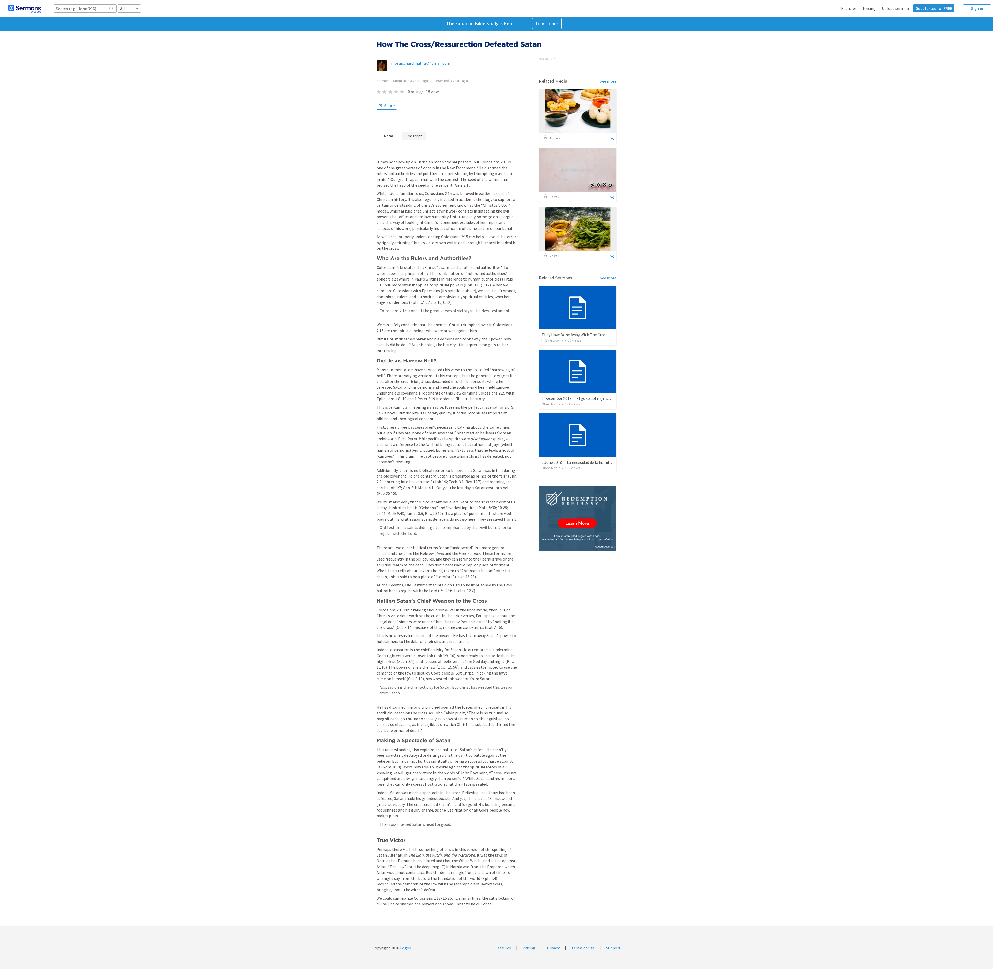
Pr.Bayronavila (552, 340)
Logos (405, 947)
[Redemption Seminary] (577, 518)
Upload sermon (895, 8)
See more (608, 81)
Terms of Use (583, 947)
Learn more (547, 23)
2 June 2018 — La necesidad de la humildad (578, 462)
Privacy (553, 947)
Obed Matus (550, 404)
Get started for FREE (933, 8)
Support (613, 947)
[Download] (612, 138)
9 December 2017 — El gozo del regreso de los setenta (588, 398)
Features (849, 8)
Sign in (977, 8)
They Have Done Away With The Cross (574, 334)
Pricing (869, 8)
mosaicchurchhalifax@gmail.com (420, 63)
